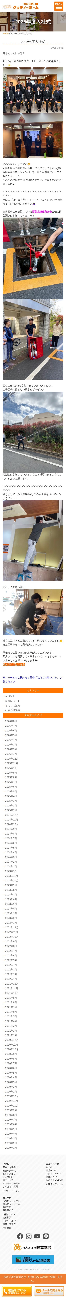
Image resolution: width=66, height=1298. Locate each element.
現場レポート (12, 701)
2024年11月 (11, 819)
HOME (6, 33)
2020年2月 (11, 1087)
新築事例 (7, 1207)
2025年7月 (11, 782)
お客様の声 (8, 1210)
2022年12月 (11, 927)
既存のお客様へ (10, 1167)
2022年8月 (11, 946)
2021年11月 (11, 988)
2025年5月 (11, 791)
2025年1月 (11, 810)
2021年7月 (11, 1007)
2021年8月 (11, 1002)
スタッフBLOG (53, 1173)
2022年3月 (11, 969)
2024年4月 (11, 852)
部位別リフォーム (11, 1203)
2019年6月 (11, 1124)
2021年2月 (11, 1030)
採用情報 (7, 1228)
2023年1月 (11, 923)
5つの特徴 (8, 1177)
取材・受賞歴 (9, 1224)
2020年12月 (11, 1040)
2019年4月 (11, 1133)
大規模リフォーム (11, 1200)
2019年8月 (11, 1115)
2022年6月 (11, 955)
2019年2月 (11, 1143)
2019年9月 (11, 1110)
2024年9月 (11, 829)
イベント (10, 696)
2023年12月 (11, 871)
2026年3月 (11, 744)
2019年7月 (11, 1119)
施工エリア (8, 1180)
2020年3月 (11, 1082)
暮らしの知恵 (12, 705)
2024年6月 (11, 843)
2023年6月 (11, 899)
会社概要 (7, 1217)
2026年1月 (11, 754)
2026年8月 (11, 721)
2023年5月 (11, 904)
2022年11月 (11, 932)
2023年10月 (11, 880)
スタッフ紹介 (9, 1220)
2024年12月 (11, 815)
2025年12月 (11, 758)
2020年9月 (11, 1054)
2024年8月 (11, 833)
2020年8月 (11, 1058)
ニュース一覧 (52, 1164)
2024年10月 (11, 824)
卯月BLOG (51, 1170)
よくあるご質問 (10, 1186)
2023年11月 (11, 876)
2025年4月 (11, 796)
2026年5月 (11, 735)
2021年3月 (11, 1026)
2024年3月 (11, 857)
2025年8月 (11, 777)
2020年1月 (11, 1091)
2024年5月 (11, 847)
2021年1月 (11, 1035)
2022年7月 (11, 951)
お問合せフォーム (54, 1184)
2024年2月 (11, 861)
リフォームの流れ (11, 1183)
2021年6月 (11, 1012)
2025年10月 (11, 768)
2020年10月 (11, 1049)
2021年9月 (11, 998)
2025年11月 (11, 763)
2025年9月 (11, 772)
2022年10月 (11, 937)
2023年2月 (11, 918)
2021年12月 (11, 983)
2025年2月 (11, 805)
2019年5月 (11, 1129)
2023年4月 (11, 908)
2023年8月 (11, 890)
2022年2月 (11, 974)
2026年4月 (11, 740)
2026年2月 (11, 749)
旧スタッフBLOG (54, 1180)
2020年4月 (11, 1077)
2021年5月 (11, 1016)
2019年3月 (11, 1138)
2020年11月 (11, 1044)
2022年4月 (11, 965)
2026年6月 (11, 730)
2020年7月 (11, 1063)
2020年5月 (11, 1073)
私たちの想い (9, 1174)
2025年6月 (11, 786)
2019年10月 (11, 1105)
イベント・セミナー (12, 1191)
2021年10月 (11, 993)
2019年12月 (11, 1096)
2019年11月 (11, 1101)
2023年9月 (11, 885)
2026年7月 (11, 726)
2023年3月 (11, 913)
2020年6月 (11, 1068)
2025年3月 (11, 801)
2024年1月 (11, 866)
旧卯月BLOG (52, 1176)
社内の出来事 (12, 710)
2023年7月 (11, 894)
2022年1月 (11, 979)
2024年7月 (11, 838)
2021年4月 (11, 1021)
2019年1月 (11, 1147)
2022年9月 (11, 941)
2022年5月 (11, 960)
